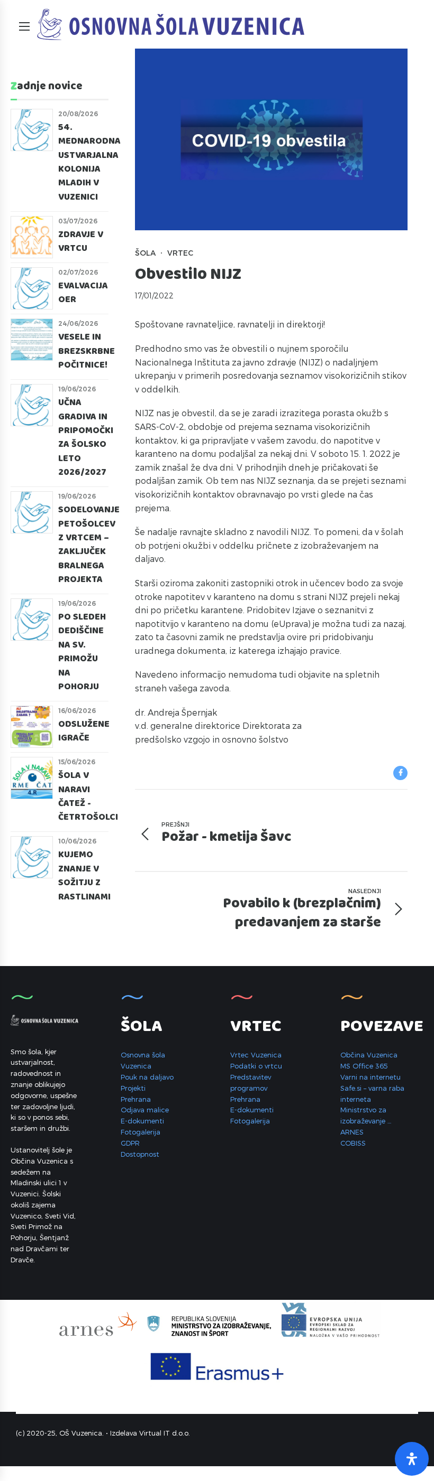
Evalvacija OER (83, 292)
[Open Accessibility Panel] (412, 1459)
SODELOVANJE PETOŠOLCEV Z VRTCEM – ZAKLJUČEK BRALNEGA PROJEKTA (89, 544)
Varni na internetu (370, 1077)
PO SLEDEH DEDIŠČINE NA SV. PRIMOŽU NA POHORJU (82, 652)
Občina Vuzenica (368, 1055)
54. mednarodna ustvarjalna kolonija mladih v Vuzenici (89, 162)
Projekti (133, 1088)
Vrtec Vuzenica (256, 1055)
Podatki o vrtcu (256, 1066)
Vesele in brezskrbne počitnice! (86, 351)
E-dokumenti (142, 1121)
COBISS (353, 1143)
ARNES (352, 1132)
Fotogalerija (140, 1132)
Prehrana (136, 1099)
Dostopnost (140, 1154)
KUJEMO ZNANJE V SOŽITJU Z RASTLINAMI (84, 875)
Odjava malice (145, 1109)
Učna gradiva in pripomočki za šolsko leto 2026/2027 (85, 437)
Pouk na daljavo (147, 1077)
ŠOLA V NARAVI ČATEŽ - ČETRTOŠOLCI (88, 796)
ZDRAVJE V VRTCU (80, 241)
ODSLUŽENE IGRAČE (84, 731)
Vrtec (180, 252)
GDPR (130, 1143)
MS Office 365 (364, 1066)
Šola (145, 252)
